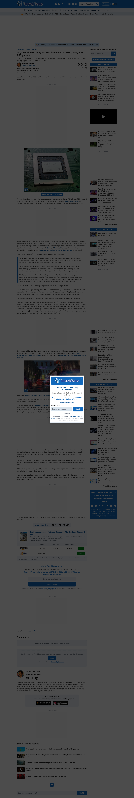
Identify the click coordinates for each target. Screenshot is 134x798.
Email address (55, 406)
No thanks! (67, 413)
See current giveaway (67, 402)
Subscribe (78, 409)
